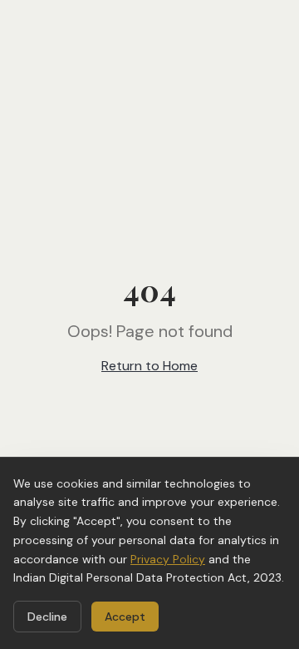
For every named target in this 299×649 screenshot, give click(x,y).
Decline (47, 616)
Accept (125, 616)
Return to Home (149, 365)
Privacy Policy (167, 559)
